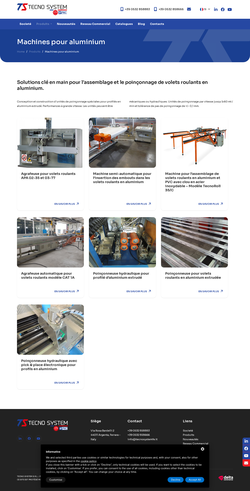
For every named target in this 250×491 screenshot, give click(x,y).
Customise (55, 479)
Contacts (157, 24)
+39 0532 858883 (139, 430)
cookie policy (88, 461)
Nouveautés (66, 24)
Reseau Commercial (95, 24)
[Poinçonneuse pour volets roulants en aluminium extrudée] (194, 242)
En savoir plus (64, 203)
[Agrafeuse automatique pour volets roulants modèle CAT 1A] (50, 242)
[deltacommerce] (226, 477)
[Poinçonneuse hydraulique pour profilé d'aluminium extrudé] (122, 242)
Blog (141, 24)
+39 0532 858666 (139, 434)
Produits (43, 24)
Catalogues (124, 24)
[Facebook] (29, 438)
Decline (175, 479)
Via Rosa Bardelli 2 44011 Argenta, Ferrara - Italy (105, 435)
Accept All (195, 479)
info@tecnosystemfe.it (142, 439)
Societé (25, 24)
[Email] (246, 463)
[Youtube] (38, 438)
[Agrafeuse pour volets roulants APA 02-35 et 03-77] (50, 143)
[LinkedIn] (20, 438)
